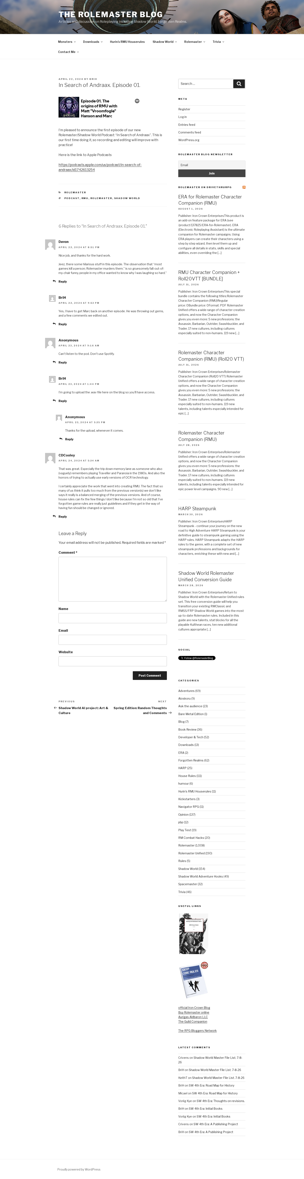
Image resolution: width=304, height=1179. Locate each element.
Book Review (187, 729)
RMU (85, 198)
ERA (181, 752)
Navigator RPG (188, 806)
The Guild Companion (192, 1021)
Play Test (184, 830)
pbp (180, 822)
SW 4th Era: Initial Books (206, 1108)
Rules (182, 861)
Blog (181, 721)
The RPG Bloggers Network (197, 1030)
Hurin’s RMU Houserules (127, 41)
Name (63, 609)
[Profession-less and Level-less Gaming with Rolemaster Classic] (193, 953)
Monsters (65, 41)
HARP (182, 768)
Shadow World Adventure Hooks (200, 876)
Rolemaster (193, 41)
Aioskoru (184, 698)
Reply (63, 281)
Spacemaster (187, 884)
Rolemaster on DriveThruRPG (205, 187)
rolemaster (101, 198)
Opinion (183, 814)
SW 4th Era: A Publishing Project (216, 1124)
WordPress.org (188, 140)
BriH (93, 79)
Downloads (91, 41)
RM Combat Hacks (191, 837)
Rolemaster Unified (191, 853)
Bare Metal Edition (191, 714)
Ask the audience (190, 706)
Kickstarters (187, 799)
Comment (68, 553)
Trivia (217, 41)
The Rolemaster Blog (111, 14)
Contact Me (66, 52)
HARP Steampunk (197, 508)
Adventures (186, 691)
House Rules (187, 776)
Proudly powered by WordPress (79, 1169)
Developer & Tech (190, 737)
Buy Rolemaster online (193, 1012)
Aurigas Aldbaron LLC (193, 1017)
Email (63, 631)
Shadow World (163, 41)
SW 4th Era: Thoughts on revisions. (221, 1101)
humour (183, 783)
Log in (182, 117)
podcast (72, 198)
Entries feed (186, 124)
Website (66, 652)
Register (184, 109)
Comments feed (189, 132)
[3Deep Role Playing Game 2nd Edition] (193, 997)
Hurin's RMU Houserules (194, 791)
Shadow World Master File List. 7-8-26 (215, 1070)
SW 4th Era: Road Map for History (211, 1085)
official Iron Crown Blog (194, 1007)
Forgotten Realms (190, 760)
